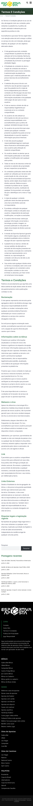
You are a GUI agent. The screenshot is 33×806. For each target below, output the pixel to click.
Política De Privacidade (10, 634)
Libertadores (5, 780)
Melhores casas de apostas (10, 691)
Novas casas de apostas (9, 693)
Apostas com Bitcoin (8, 702)
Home (1, 16)
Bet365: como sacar (7, 724)
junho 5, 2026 (5, 563)
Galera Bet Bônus (7, 663)
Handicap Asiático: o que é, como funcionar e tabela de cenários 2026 (15, 582)
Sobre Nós (6, 628)
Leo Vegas (4, 741)
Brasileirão (4, 774)
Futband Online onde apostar (11, 718)
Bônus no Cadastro (7, 676)
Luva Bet (4, 746)
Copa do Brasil (6, 777)
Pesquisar (4, 545)
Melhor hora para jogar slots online (13, 721)
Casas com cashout (7, 707)
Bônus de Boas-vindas (8, 682)
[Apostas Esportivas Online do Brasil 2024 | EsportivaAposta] (11, 3)
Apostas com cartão (8, 699)
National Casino (6, 760)
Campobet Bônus (7, 668)
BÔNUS (4, 659)
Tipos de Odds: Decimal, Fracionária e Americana (16, 560)
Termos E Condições (10, 631)
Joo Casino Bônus (7, 674)
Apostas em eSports (8, 704)
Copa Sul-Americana (8, 783)
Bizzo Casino (5, 763)
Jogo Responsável (9, 636)
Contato (6, 625)
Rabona (3, 758)
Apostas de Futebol (7, 696)
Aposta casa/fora (7, 710)
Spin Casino (5, 766)
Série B (3, 785)
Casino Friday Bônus (8, 671)
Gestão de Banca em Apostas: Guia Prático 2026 (15, 567)
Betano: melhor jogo (8, 726)
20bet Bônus (5, 665)
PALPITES (5, 771)
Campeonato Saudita (8, 788)
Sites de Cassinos (8, 751)
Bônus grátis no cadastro (9, 679)
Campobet (4, 743)
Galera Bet (4, 735)
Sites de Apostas (8, 731)
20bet (3, 738)
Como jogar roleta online (9, 715)
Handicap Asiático (7, 713)
